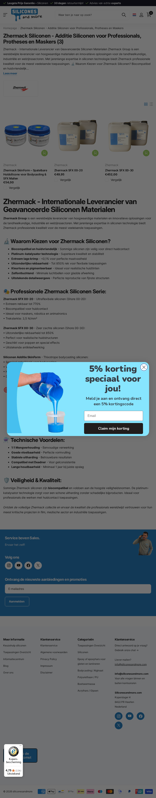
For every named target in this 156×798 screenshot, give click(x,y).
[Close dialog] (143, 367)
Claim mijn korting (113, 428)
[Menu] (20, 746)
